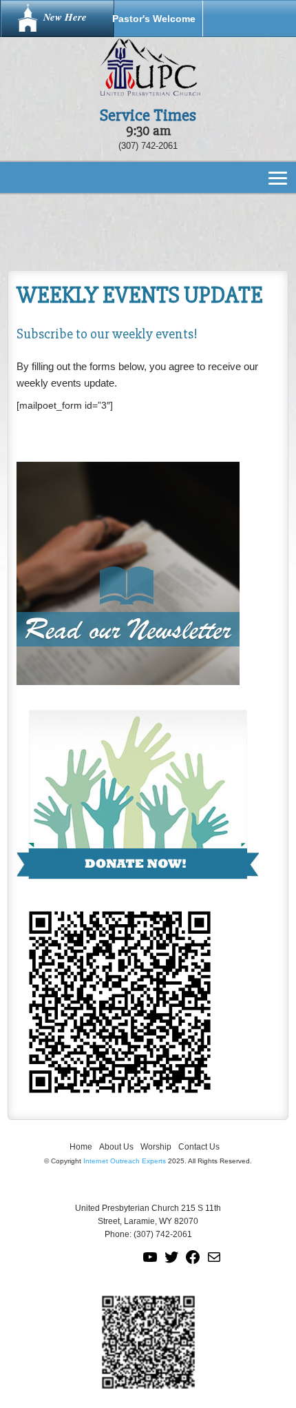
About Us (116, 1147)
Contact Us (199, 1147)
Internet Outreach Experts (124, 1161)
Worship (155, 1147)
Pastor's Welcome (153, 18)
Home (81, 1147)
